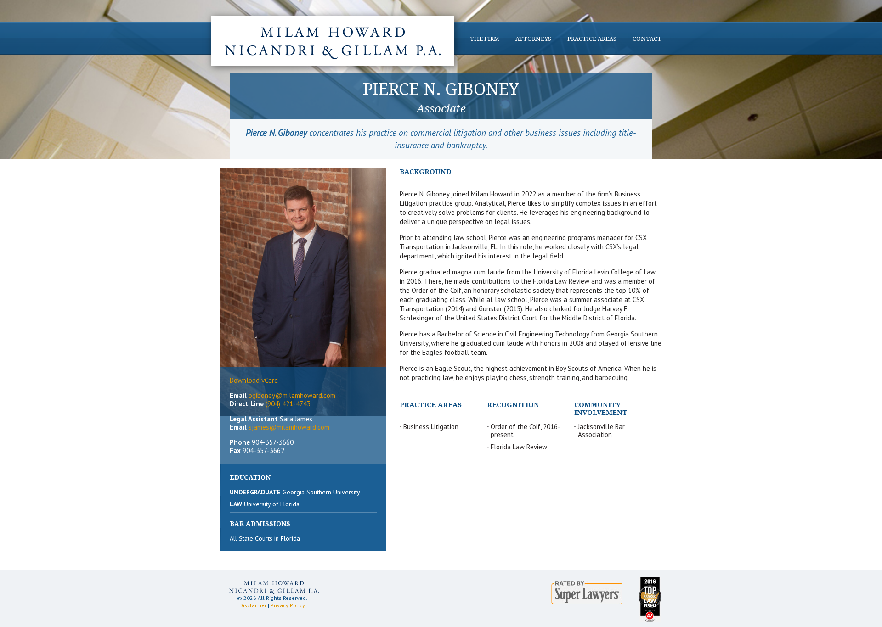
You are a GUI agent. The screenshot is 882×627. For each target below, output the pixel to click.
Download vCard (254, 380)
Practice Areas (591, 38)
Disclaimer (252, 605)
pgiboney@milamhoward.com (292, 395)
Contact (647, 38)
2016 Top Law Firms (650, 599)
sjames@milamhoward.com (289, 427)
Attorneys (533, 38)
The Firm (484, 38)
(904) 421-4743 (288, 403)
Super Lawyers (586, 592)
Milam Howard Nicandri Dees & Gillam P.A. (332, 41)
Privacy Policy (288, 605)
